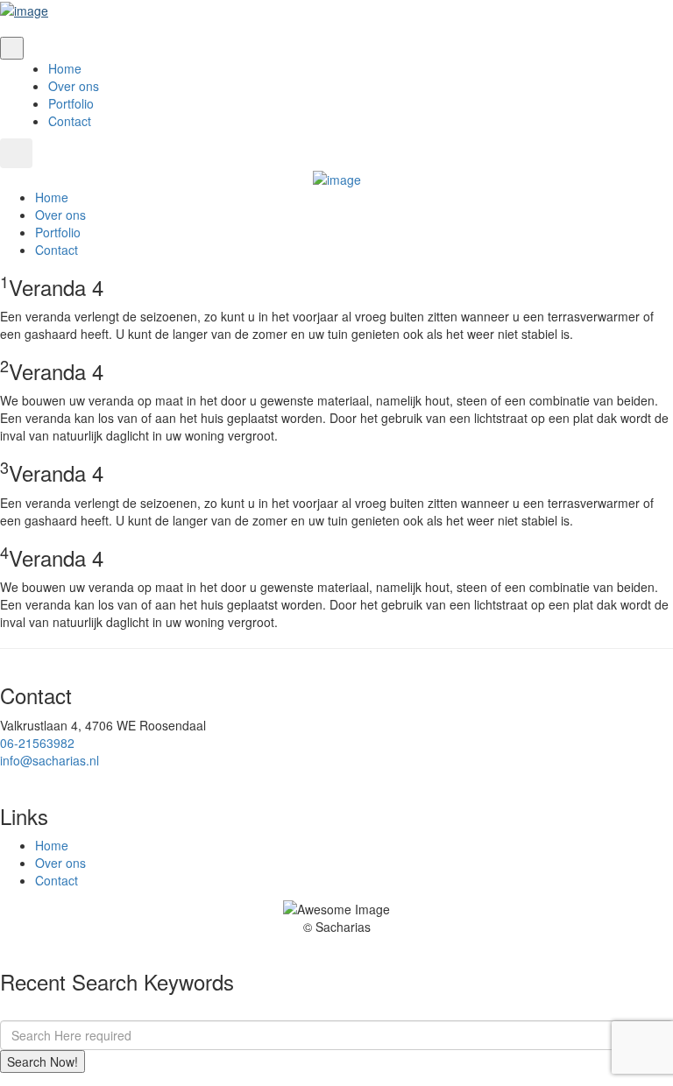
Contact (69, 121)
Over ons (73, 86)
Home (64, 68)
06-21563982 (37, 742)
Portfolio (71, 103)
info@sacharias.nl (49, 760)
